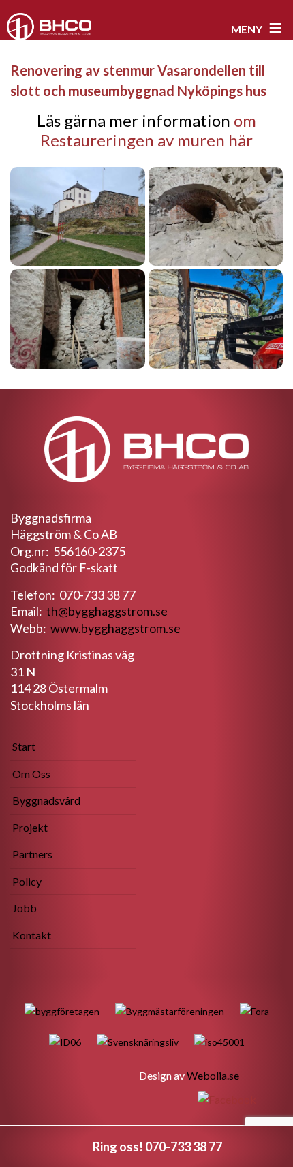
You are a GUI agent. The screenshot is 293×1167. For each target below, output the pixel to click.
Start (23, 746)
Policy (27, 881)
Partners (32, 853)
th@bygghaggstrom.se (107, 611)
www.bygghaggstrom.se (115, 628)
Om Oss (31, 773)
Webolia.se (213, 1075)
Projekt (30, 827)
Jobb (24, 907)
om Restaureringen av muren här (148, 130)
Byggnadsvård (46, 800)
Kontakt (31, 935)
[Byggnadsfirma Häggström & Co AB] (49, 26)
